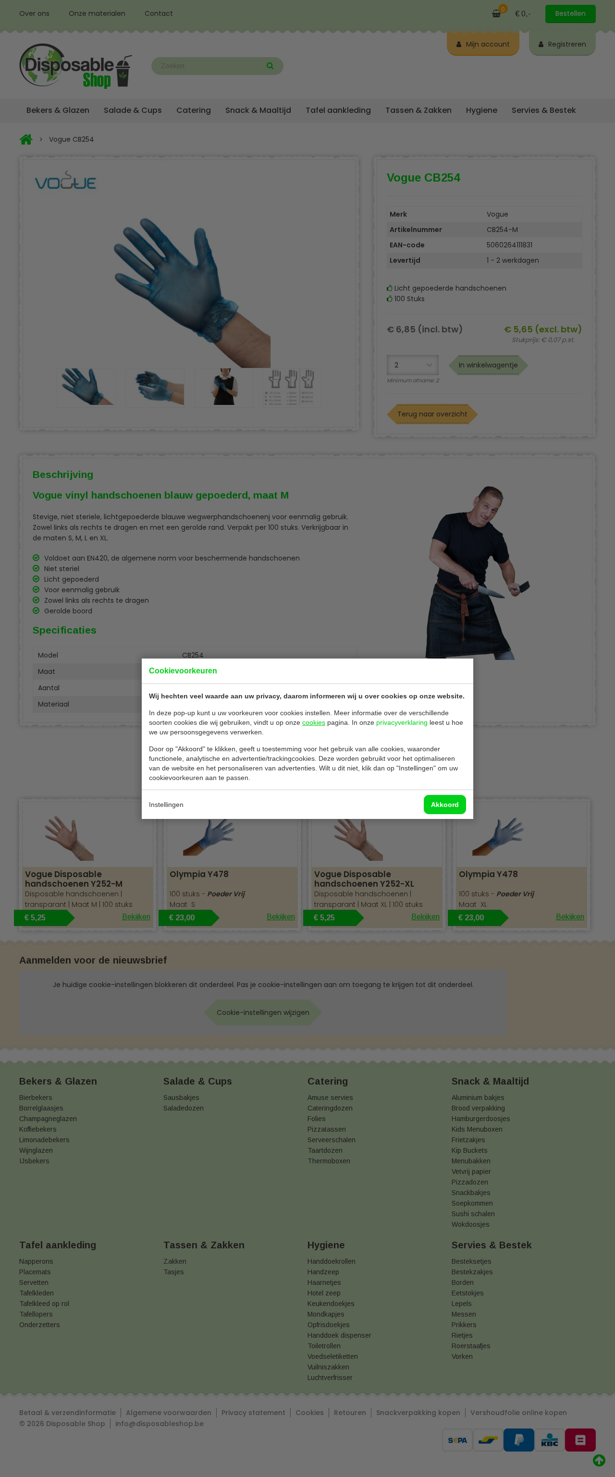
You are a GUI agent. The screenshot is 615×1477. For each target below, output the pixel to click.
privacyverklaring (402, 722)
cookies (313, 722)
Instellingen (166, 804)
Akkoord (445, 804)
